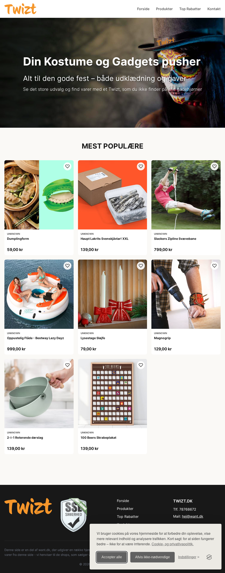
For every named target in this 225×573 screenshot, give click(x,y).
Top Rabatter (190, 9)
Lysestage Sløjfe (93, 338)
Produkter (164, 9)
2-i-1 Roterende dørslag (25, 437)
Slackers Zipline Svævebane (175, 238)
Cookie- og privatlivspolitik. (173, 543)
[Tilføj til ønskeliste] (67, 166)
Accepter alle (112, 557)
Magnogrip (162, 338)
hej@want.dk (192, 516)
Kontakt (214, 9)
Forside (143, 9)
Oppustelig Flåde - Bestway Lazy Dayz (35, 338)
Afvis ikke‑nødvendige (152, 557)
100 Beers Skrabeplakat (98, 437)
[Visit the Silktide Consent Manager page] (209, 557)
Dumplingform (18, 238)
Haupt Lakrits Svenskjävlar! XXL (105, 238)
